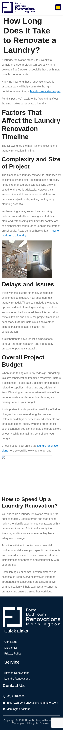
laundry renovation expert (45, 91)
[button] (58, 7)
